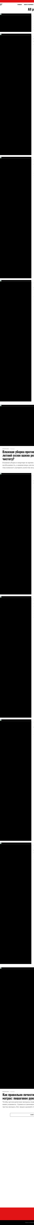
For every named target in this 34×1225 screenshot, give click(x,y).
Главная (19, 4)
